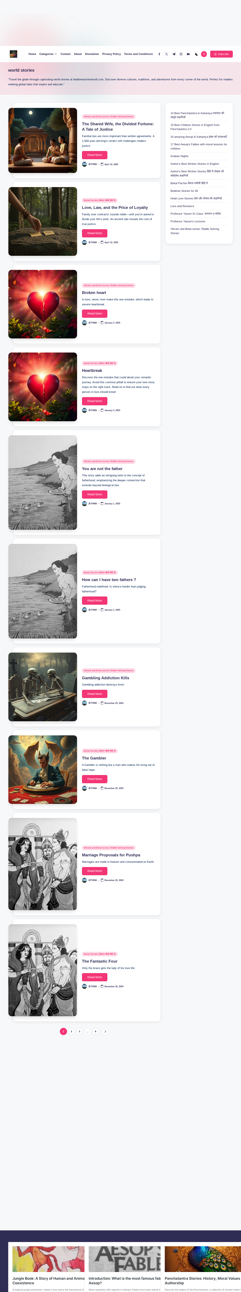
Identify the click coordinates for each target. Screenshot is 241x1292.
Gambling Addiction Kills (105, 678)
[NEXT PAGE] (105, 1031)
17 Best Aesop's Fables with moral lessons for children (199, 146)
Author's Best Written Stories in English (195, 163)
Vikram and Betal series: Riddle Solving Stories (109, 116)
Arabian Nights (180, 156)
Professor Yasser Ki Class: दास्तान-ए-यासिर (196, 213)
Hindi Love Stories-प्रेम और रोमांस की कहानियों (196, 198)
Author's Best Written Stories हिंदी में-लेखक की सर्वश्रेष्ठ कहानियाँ (197, 173)
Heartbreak (92, 370)
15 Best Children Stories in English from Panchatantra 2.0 (195, 127)
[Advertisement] (98, 23)
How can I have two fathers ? (109, 579)
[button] (221, 54)
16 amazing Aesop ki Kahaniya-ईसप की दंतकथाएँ (199, 136)
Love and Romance (182, 206)
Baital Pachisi (189, 183)
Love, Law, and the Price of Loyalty (115, 207)
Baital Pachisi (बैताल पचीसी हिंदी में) (100, 200)
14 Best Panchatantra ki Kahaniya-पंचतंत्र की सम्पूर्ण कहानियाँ (197, 115)
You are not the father (102, 468)
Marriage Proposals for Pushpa (111, 855)
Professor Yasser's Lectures (188, 221)
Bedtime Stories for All (184, 190)
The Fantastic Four (99, 961)
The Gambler (94, 758)
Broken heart (94, 292)
